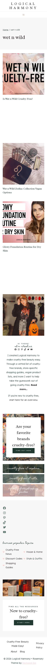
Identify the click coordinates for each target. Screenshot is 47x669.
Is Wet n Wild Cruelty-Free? (18, 98)
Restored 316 (29, 662)
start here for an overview (23, 399)
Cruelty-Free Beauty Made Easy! (18, 643)
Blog (22, 651)
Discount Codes (14, 558)
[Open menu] (23, 14)
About (14, 651)
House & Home (34, 551)
